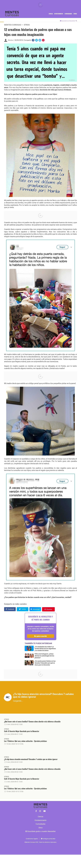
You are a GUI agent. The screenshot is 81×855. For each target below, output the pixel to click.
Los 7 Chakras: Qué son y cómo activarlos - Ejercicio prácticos (25, 741)
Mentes (10, 40)
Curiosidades (68, 14)
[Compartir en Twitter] (36, 40)
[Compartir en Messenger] (40, 40)
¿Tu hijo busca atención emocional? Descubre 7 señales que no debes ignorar (30, 759)
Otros (75, 14)
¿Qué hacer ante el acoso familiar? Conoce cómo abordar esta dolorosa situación (32, 721)
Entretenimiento (58, 14)
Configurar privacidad (48, 838)
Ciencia (51, 14)
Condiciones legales (32, 838)
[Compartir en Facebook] (33, 40)
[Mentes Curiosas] (36, 811)
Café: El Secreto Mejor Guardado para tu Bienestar (21, 731)
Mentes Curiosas (12, 25)
